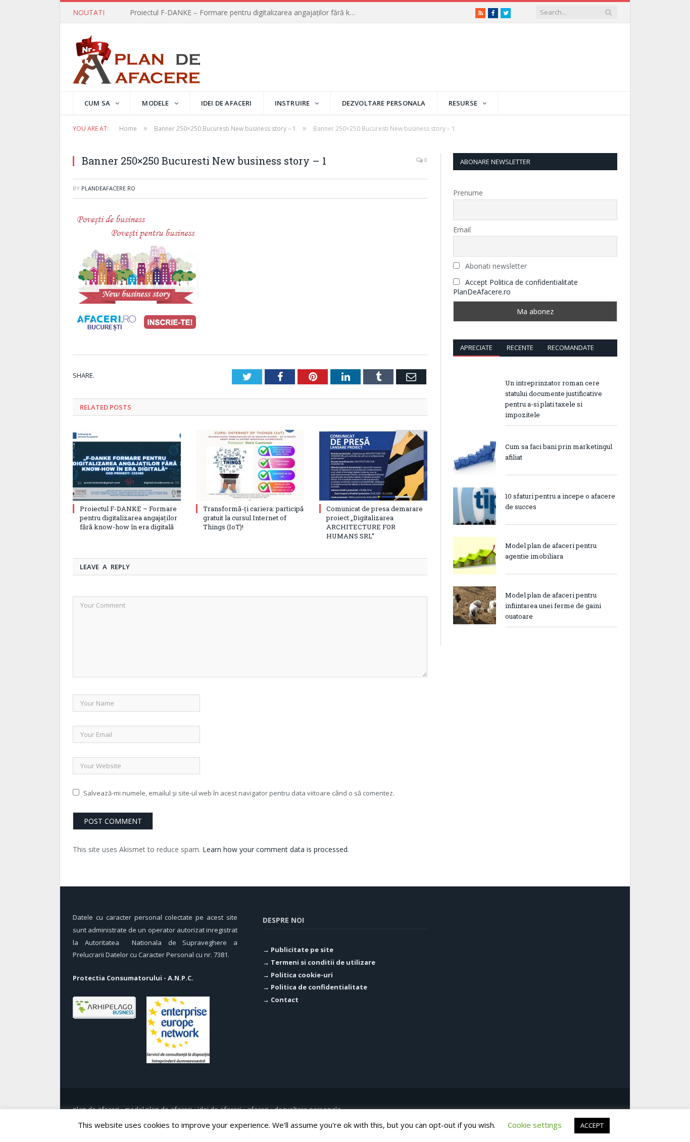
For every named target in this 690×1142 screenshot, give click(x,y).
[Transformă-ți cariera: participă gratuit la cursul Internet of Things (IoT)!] (250, 465)
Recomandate (571, 347)
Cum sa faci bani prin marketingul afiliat (558, 452)
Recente (520, 347)
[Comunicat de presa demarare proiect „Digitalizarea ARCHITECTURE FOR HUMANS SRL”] (373, 465)
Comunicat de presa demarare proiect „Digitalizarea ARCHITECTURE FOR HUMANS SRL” (374, 522)
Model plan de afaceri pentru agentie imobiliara (551, 551)
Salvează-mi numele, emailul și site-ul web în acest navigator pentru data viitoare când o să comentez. (239, 793)
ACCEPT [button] (592, 1125)
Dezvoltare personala (384, 103)
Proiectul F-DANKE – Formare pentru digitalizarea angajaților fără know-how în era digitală (128, 517)
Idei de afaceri (226, 103)
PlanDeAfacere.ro (108, 188)
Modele (155, 103)
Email (462, 229)
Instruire (292, 103)
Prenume (468, 192)
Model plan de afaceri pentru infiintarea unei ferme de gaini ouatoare (553, 605)
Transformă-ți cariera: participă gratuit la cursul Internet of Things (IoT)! (246, 12)
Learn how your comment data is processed (275, 849)
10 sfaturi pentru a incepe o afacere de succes (560, 501)
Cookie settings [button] (535, 1125)
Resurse (463, 103)
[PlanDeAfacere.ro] (136, 57)
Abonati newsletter (495, 266)
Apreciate (476, 347)
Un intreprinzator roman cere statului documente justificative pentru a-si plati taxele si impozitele (553, 398)
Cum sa (97, 103)
